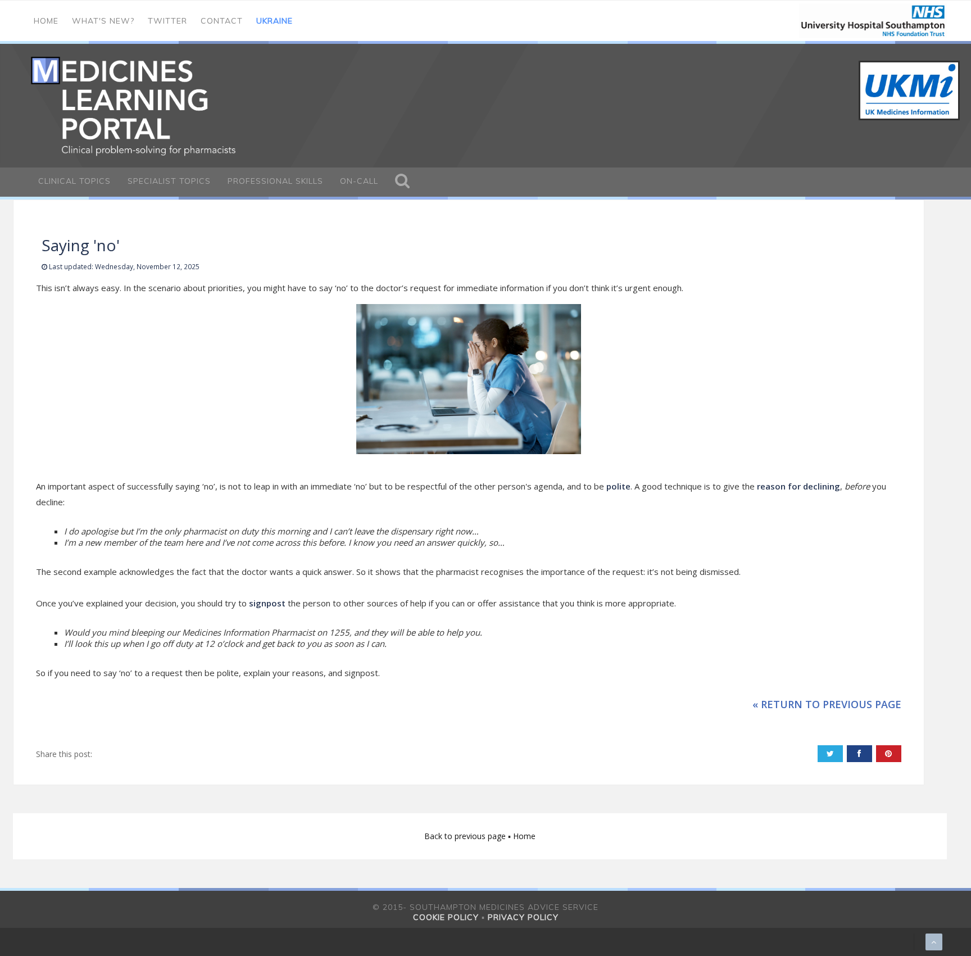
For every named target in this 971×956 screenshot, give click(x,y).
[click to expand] (403, 182)
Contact (222, 21)
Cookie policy (446, 917)
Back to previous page (466, 836)
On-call (359, 181)
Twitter (167, 21)
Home (46, 21)
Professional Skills (275, 181)
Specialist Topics (169, 181)
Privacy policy (523, 917)
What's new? (103, 21)
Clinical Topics (74, 181)
